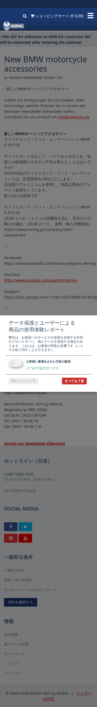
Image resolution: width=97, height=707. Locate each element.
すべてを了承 (74, 381)
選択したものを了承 (23, 381)
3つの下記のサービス (42, 368)
